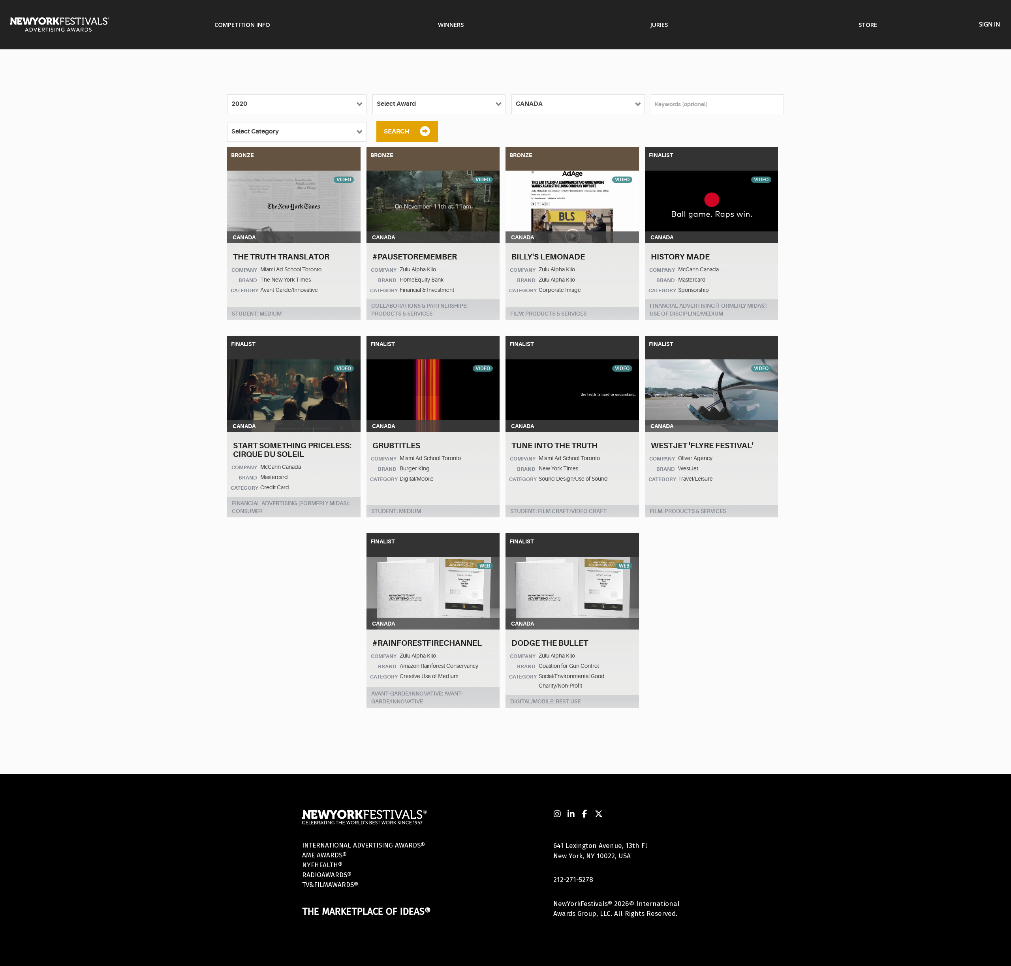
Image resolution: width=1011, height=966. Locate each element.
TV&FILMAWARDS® (330, 885)
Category (244, 290)
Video (343, 179)
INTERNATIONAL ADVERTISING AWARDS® (363, 845)
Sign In (989, 24)
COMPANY (244, 270)
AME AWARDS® (324, 855)
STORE (868, 24)
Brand (248, 280)
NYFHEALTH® (322, 865)
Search (396, 131)
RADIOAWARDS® (326, 875)
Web (484, 566)
